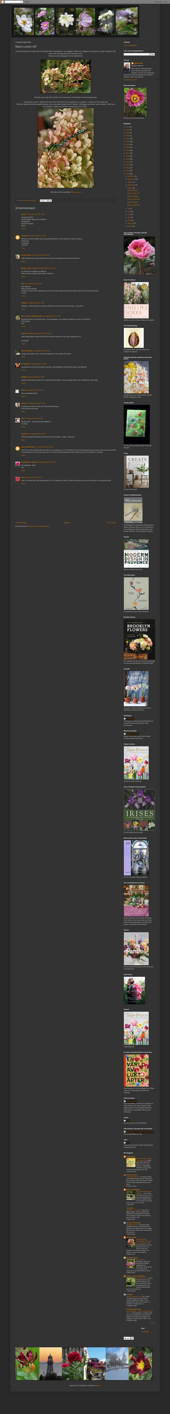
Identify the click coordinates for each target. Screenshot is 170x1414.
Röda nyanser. (140, 1259)
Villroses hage (131, 1237)
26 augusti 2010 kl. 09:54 (37, 364)
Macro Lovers (76, 192)
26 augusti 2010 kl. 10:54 (35, 377)
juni (129, 212)
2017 (128, 153)
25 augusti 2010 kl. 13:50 (37, 236)
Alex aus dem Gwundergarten (31, 316)
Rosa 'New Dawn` (141, 1278)
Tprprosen (25, 434)
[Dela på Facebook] (48, 200)
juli (129, 209)
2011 (128, 171)
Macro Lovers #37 (133, 193)
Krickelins (130, 1208)
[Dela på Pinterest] (50, 200)
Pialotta (24, 303)
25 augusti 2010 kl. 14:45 (33, 283)
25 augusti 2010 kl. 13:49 (36, 214)
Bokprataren (130, 1156)
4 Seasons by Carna (133, 1309)
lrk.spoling (25, 364)
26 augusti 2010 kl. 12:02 (36, 403)
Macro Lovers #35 (133, 205)
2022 (128, 139)
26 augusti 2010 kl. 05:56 (42, 333)
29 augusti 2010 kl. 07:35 (33, 477)
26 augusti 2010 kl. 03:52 (51, 316)
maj (129, 214)
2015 (128, 159)
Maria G (24, 214)
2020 (128, 144)
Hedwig (24, 377)
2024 (128, 133)
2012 (128, 168)
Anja (23, 477)
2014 (128, 162)
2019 (128, 147)
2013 (128, 165)
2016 (128, 156)
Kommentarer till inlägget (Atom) (38, 526)
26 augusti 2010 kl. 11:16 (34, 390)
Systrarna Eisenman (133, 1223)
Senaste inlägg (21, 523)
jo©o (23, 283)
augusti (130, 188)
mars (129, 220)
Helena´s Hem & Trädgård (135, 1276)
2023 (128, 136)
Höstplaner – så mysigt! (133, 1210)
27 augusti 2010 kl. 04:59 (34, 418)
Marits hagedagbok (133, 1190)
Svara (23, 229)
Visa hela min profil (130, 80)
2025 (128, 130)
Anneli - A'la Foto (27, 333)
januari (130, 226)
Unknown (24, 236)
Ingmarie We (138, 63)
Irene (23, 418)
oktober (130, 182)
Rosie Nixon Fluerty (28, 447)
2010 (128, 174)
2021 (128, 141)
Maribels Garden (132, 1258)
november (131, 179)
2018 (128, 150)
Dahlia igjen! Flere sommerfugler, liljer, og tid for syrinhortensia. (143, 1241)
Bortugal (129, 1294)
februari (130, 223)
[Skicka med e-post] (41, 200)
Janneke (24, 403)
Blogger (97, 1385)
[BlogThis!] (43, 200)
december (131, 176)
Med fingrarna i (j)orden (29, 462)
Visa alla (152, 1323)
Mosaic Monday (132, 190)
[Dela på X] (46, 200)
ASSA (23, 390)
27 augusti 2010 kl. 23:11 (37, 434)
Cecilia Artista (26, 255)
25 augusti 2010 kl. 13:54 (40, 255)
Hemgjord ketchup (132, 1224)
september (131, 185)
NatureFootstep (26, 351)
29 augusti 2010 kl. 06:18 (47, 462)
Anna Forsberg (131, 1175)
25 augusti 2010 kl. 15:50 (35, 303)
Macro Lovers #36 (133, 199)
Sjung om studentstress (133, 1296)
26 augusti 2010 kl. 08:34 (41, 351)
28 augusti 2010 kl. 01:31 (44, 447)
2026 (128, 127)
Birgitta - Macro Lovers (29, 268)
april (129, 217)
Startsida (67, 523)
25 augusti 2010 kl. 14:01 (46, 268)
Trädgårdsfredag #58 (133, 1177)
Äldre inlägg (111, 523)
